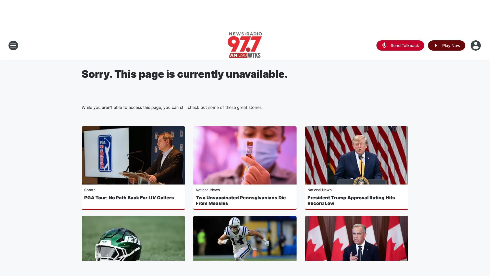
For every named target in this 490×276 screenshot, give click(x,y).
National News (208, 190)
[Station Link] (245, 45)
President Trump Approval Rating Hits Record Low (351, 200)
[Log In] (476, 45)
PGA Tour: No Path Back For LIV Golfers (129, 197)
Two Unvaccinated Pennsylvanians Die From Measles (241, 200)
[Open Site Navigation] (13, 45)
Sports (89, 190)
